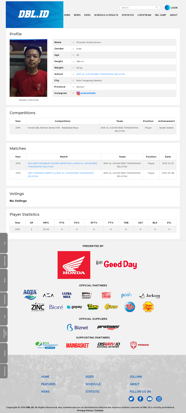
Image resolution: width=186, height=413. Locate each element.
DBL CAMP (160, 15)
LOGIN (174, 7)
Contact (99, 410)
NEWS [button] (77, 15)
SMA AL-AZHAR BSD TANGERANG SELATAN (100, 74)
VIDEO (87, 15)
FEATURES (48, 384)
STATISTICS (128, 15)
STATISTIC (93, 391)
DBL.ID (30, 407)
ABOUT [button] (174, 15)
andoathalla (88, 93)
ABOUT (135, 384)
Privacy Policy (85, 410)
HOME (67, 15)
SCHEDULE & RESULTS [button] (106, 15)
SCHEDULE (93, 384)
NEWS (45, 391)
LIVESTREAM (144, 15)
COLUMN (136, 376)
